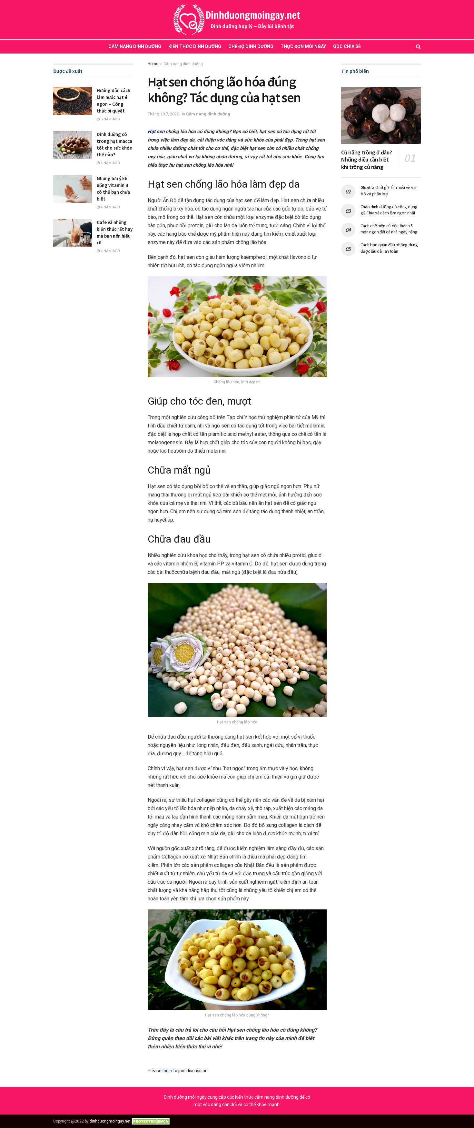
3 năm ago (110, 119)
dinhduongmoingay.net (110, 1121)
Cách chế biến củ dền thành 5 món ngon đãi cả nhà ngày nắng (389, 229)
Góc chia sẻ (347, 46)
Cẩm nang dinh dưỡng (134, 46)
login (167, 1070)
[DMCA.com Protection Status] (152, 1121)
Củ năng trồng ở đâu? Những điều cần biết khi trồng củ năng (366, 160)
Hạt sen (156, 131)
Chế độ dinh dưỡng (250, 46)
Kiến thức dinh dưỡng (194, 46)
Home (153, 64)
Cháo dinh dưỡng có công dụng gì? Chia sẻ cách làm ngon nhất (389, 210)
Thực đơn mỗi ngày (303, 46)
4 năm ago (110, 163)
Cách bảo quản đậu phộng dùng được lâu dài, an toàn (389, 248)
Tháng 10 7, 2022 (163, 114)
